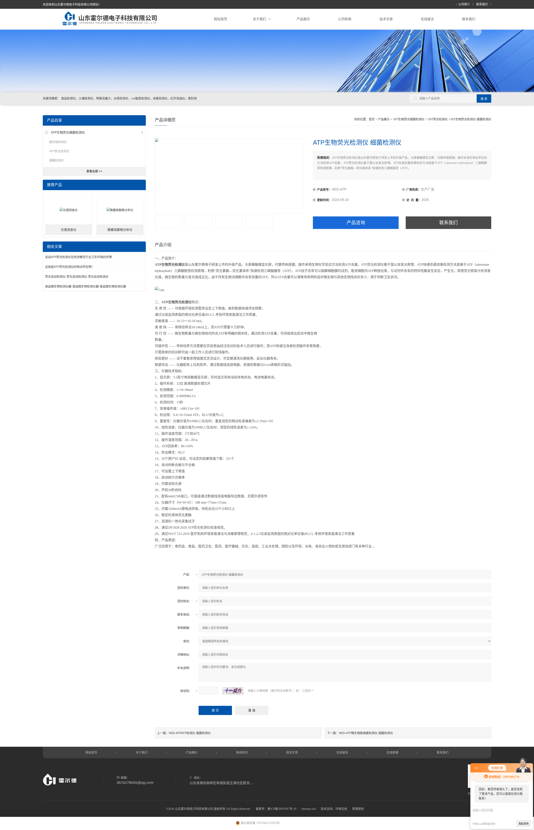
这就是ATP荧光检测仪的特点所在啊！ (69, 266)
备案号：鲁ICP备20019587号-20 (276, 808)
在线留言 (427, 19)
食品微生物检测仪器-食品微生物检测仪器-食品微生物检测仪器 (85, 286)
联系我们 (482, 4)
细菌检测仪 (56, 160)
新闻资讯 (242, 752)
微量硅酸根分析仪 (119, 229)
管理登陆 (358, 808)
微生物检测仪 (58, 142)
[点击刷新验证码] (233, 690)
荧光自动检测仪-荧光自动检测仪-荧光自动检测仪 (76, 276)
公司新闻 (344, 19)
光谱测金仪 (68, 229)
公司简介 (464, 4)
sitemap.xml (308, 808)
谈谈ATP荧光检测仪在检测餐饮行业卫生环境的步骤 (78, 257)
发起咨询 (524, 823)
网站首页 (220, 19)
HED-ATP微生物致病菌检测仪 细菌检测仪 (366, 733)
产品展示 (303, 19)
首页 (372, 119)
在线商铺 (392, 752)
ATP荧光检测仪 (59, 151)
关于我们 (259, 19)
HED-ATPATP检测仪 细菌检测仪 (190, 733)
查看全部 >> (94, 171)
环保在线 (341, 808)
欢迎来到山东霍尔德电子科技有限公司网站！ (72, 4)
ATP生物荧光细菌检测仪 (68, 132)
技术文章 (386, 19)
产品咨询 (356, 222)
